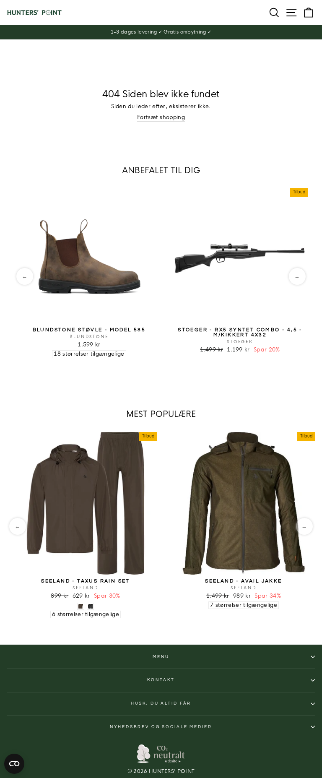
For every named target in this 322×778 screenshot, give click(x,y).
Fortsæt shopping (161, 117)
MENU (161, 657)
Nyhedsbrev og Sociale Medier (161, 727)
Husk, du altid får (161, 703)
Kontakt (160, 680)
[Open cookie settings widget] (14, 764)
